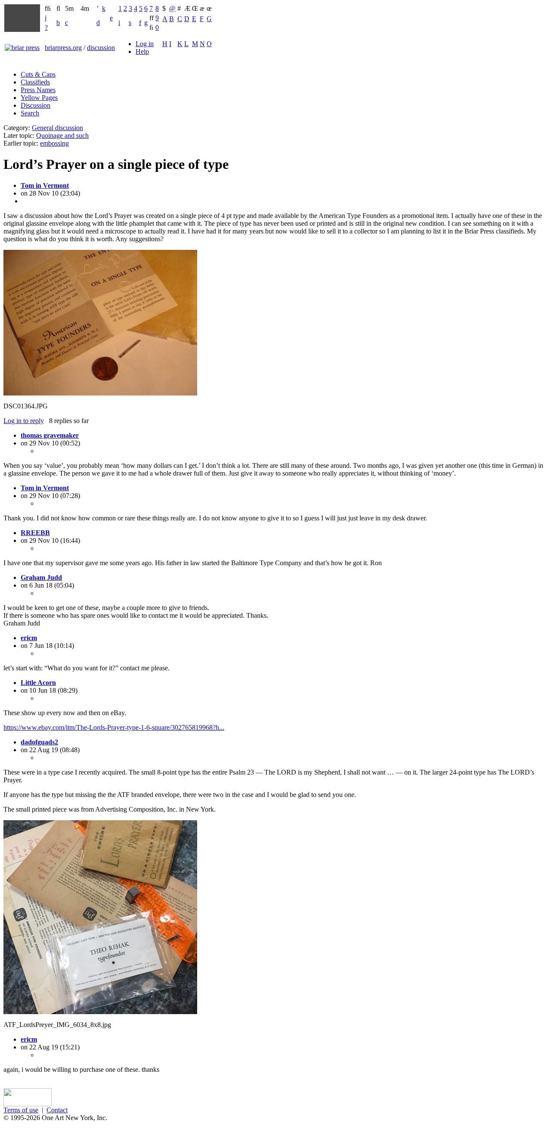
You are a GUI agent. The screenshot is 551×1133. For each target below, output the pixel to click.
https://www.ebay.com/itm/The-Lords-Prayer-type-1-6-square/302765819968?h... (113, 727)
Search (30, 113)
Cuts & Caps (38, 74)
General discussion (57, 127)
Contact (57, 1110)
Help (142, 51)
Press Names (38, 89)
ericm (29, 637)
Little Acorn (38, 682)
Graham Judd (41, 577)
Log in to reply (23, 420)
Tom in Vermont (45, 185)
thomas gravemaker (50, 435)
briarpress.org (63, 47)
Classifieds (35, 82)
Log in (145, 43)
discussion (101, 47)
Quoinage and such (62, 135)
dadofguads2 (39, 742)
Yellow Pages (39, 97)
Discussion (35, 105)
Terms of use (20, 1110)
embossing (54, 143)
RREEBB (35, 532)
